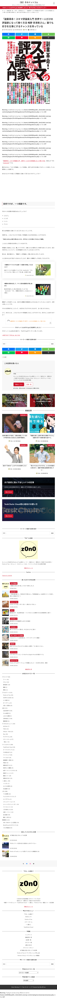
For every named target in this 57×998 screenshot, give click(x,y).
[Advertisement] (28, 187)
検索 (52, 344)
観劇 (4, 687)
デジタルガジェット (7, 723)
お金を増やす (6, 710)
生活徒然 (5, 788)
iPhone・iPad (7, 731)
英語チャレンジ (7, 773)
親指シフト (6, 775)
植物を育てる (6, 765)
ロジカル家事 (6, 786)
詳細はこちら (19, 384)
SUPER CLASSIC (7, 697)
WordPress (43, 987)
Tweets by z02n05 (7, 575)
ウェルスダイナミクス (8, 796)
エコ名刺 (5, 700)
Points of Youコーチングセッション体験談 (28, 955)
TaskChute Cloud (8, 747)
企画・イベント (7, 812)
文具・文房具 (6, 705)
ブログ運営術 (6, 828)
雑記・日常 (6, 817)
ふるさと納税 (6, 716)
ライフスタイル (6, 744)
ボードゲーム (6, 703)
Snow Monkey (15, 987)
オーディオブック (7, 749)
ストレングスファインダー (9, 804)
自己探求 (5, 814)
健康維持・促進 (7, 760)
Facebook (23, 388)
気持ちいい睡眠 (7, 768)
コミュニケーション (8, 801)
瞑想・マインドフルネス (9, 770)
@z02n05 (6, 163)
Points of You (7, 695)
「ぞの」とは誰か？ (28, 914)
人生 (3, 791)
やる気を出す (6, 752)
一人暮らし (5, 781)
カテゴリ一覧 (28, 942)
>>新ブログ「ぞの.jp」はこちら (11, 335)
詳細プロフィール (28, 568)
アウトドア (5, 677)
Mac (4, 734)
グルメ (4, 682)
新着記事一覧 (28, 669)
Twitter (16, 388)
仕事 (5, 357)
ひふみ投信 (6, 713)
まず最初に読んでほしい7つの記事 (28, 950)
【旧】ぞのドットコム (28, 2)
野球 (4, 690)
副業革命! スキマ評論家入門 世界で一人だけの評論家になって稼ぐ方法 (27, 321)
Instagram (30, 388)
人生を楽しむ (6, 809)
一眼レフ (5, 742)
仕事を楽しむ (33, 29)
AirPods (5, 726)
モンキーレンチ (28, 987)
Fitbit (4, 729)
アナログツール (6, 692)
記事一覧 (28, 384)
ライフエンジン (7, 807)
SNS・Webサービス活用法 (9, 822)
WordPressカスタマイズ (9, 825)
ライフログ (6, 757)
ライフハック (6, 755)
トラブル (5, 783)
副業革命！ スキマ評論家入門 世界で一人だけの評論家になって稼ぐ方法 (24, 161)
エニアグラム (6, 799)
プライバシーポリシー (28, 947)
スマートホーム (7, 739)
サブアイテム (6, 736)
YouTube (37, 388)
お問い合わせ (28, 945)
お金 (3, 708)
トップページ (28, 934)
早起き (4, 762)
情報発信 (4, 820)
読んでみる (9, 492)
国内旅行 (5, 684)
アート (4, 679)
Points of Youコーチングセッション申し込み (28, 953)
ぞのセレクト (28, 916)
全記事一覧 (28, 940)
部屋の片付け (6, 778)
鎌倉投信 (5, 721)
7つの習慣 (5, 794)
